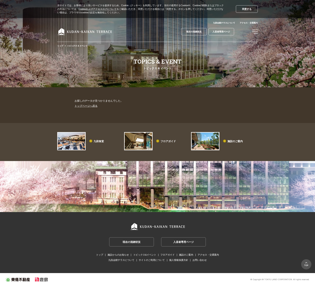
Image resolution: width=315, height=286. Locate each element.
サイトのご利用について (152, 260)
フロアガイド (168, 141)
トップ (60, 46)
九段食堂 (99, 141)
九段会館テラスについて (224, 23)
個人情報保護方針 (178, 260)
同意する (247, 9)
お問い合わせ (199, 260)
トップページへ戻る (86, 105)
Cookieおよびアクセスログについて (98, 9)
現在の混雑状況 (194, 31)
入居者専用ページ (221, 31)
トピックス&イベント (144, 254)
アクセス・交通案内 (249, 23)
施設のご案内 (235, 141)
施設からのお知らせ (118, 254)
